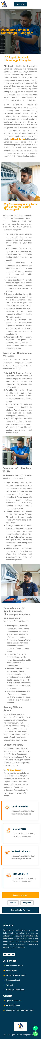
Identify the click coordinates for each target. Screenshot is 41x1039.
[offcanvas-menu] (38, 4)
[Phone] (35, 1028)
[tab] (20, 895)
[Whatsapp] (35, 1033)
